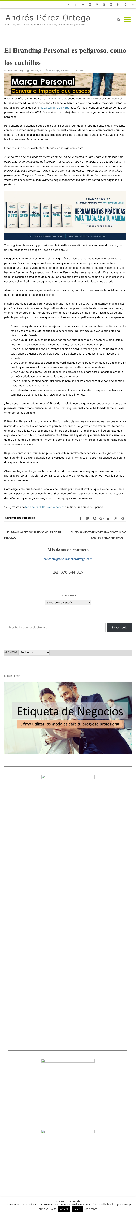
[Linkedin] (118, 4)
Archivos (11, 652)
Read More (90, 1209)
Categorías (68, 595)
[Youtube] (104, 4)
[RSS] (132, 4)
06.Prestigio (54, 70)
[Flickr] (90, 4)
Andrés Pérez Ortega (48, 17)
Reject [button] (77, 1209)
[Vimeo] (97, 4)
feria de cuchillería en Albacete (44, 507)
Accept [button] (64, 1209)
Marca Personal (66, 70)
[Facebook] (75, 4)
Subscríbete (120, 627)
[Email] (125, 4)
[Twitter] (82, 4)
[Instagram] (111, 4)
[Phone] (68, 4)
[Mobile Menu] (127, 19)
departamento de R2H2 (55, 107)
